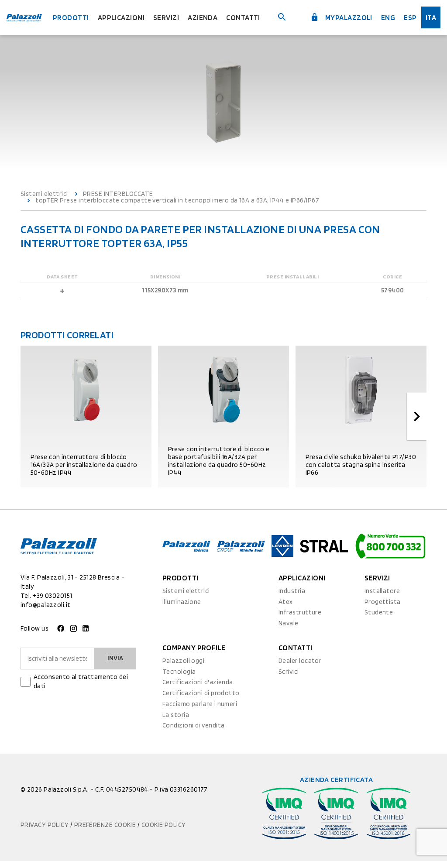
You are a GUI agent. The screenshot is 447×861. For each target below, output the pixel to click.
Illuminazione (181, 602)
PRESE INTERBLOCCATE (118, 194)
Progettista (382, 602)
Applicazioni (121, 17)
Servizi (166, 17)
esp (410, 17)
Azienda (202, 17)
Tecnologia (179, 672)
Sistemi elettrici (44, 194)
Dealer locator (300, 661)
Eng (388, 17)
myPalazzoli (348, 17)
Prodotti (71, 17)
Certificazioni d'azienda (197, 682)
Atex (286, 602)
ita (431, 17)
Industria (292, 591)
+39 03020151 (52, 596)
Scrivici (289, 672)
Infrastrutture (300, 612)
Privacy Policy (45, 825)
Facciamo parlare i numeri (199, 704)
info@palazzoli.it (46, 605)
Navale (289, 623)
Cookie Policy (163, 825)
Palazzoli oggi (183, 661)
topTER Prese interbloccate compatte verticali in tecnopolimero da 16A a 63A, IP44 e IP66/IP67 (177, 200)
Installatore (382, 591)
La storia (175, 715)
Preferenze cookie (106, 825)
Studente (378, 612)
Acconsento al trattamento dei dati (81, 681)
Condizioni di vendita (193, 725)
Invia (115, 658)
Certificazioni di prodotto (201, 693)
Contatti (243, 17)
